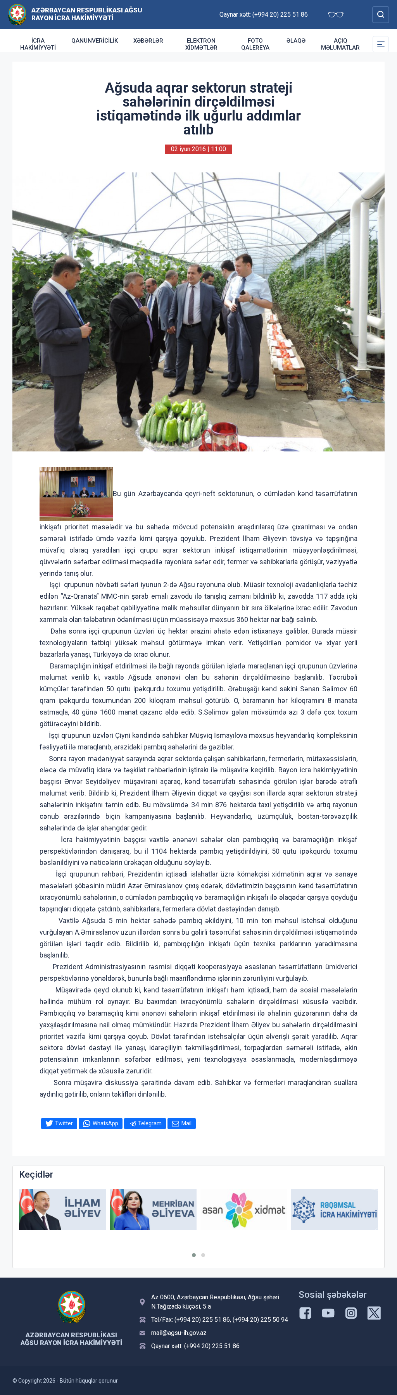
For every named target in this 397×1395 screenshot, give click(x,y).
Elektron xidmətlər (201, 44)
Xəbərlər (148, 40)
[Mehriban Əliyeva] (153, 1209)
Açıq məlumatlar (340, 44)
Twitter (64, 1123)
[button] (193, 1255)
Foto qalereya (255, 44)
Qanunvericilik (94, 40)
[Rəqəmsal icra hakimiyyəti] (334, 1209)
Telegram (150, 1123)
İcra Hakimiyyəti (38, 44)
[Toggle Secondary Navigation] (380, 44)
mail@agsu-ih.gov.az (179, 1332)
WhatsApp (105, 1123)
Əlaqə (296, 40)
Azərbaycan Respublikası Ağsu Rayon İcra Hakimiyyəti (86, 14)
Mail (186, 1123)
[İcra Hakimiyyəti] (17, 14)
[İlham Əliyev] (62, 1209)
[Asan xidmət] (243, 1209)
